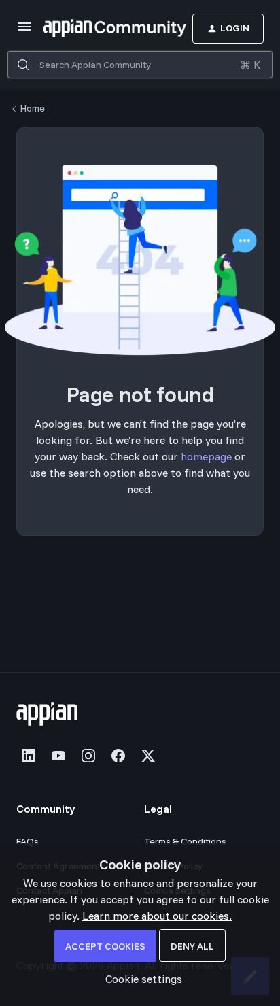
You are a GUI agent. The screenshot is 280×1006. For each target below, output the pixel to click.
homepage (206, 456)
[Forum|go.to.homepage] (94, 28)
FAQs (27, 841)
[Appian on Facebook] (118, 755)
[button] (24, 30)
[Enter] (23, 64)
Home (32, 108)
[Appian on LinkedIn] (28, 755)
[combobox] (140, 64)
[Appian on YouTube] (58, 755)
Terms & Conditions (185, 841)
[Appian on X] (148, 755)
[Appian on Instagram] (88, 755)
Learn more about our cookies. (157, 915)
